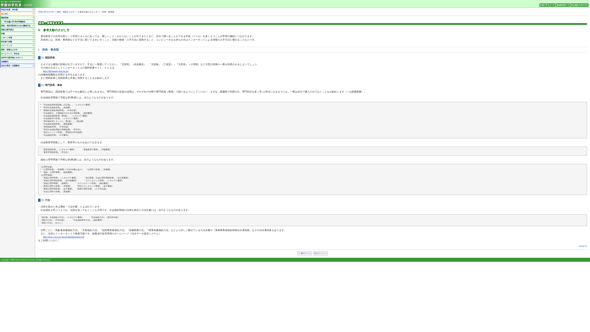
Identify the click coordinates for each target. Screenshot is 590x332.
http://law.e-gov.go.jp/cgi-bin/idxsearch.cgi (63, 237)
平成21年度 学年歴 (9, 10)
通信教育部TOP (563, 5)
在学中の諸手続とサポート (12, 58)
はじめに (4, 14)
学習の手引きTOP (547, 5)
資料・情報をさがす (9, 50)
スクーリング (6, 46)
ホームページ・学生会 (10, 54)
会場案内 (4, 62)
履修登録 (4, 18)
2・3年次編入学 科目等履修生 (13, 22)
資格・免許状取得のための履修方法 (16, 26)
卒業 (3, 34)
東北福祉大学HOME (579, 5)
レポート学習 (6, 38)
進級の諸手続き (7, 30)
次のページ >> (320, 253)
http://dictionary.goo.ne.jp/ (55, 71)
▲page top (583, 246)
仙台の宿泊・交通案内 (10, 66)
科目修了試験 (6, 42)
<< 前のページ (304, 253)
